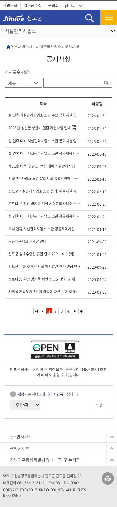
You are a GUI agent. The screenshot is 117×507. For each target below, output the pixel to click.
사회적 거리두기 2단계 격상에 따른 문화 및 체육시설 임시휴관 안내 (44, 291)
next (75, 311)
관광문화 (10, 5)
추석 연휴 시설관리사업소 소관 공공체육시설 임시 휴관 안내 (44, 229)
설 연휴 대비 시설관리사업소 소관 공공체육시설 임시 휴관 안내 (44, 153)
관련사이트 (20, 448)
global (70, 5)
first (36, 311)
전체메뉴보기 (108, 17)
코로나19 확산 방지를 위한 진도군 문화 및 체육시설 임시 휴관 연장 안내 (44, 279)
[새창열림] (58, 351)
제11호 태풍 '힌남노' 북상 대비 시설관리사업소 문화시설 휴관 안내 (44, 166)
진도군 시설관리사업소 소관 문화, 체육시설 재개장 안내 (44, 191)
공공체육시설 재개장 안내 (27, 241)
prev (43, 311)
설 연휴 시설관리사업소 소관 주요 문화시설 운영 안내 (44, 115)
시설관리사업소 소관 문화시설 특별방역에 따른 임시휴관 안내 (44, 178)
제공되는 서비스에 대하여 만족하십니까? (48, 394)
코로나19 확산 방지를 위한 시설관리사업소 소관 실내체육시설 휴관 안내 (44, 203)
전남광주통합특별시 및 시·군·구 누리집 (45, 460)
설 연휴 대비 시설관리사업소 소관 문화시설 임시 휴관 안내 (44, 141)
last (81, 311)
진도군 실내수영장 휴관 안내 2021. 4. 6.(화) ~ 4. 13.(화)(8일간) (44, 254)
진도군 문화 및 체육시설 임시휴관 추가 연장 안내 (44, 266)
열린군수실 (33, 5)
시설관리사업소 (20, 30)
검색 (90, 13)
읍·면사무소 (21, 436)
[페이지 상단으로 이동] (108, 478)
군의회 (53, 5)
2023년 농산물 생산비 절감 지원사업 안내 (39, 127)
